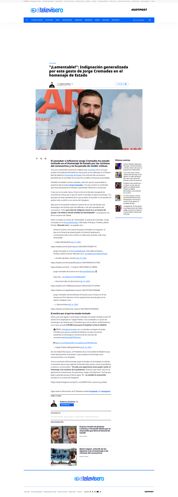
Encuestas (105, 20)
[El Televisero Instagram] (95, 492)
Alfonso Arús (113, 1)
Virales (97, 20)
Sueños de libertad (103, 1)
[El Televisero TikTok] (100, 492)
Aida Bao (88, 1)
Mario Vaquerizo (145, 1)
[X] (72, 84)
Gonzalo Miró (59, 1)
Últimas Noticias (37, 20)
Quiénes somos (72, 491)
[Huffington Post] (139, 10)
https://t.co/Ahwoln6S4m (65, 343)
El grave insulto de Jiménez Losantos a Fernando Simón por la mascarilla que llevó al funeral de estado (95, 429)
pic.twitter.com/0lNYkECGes (86, 343)
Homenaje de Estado (73, 175)
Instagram (105, 391)
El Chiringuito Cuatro (35, 1)
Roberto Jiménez (65, 84)
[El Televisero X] (92, 492)
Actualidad (49, 20)
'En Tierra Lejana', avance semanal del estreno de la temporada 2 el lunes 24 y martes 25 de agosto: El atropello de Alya (132, 199)
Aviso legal (27, 491)
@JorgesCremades (69, 329)
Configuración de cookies (49, 491)
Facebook (93, 391)
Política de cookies (62, 491)
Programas (88, 20)
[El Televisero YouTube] (98, 492)
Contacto (79, 491)
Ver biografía (65, 405)
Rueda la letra (136, 1)
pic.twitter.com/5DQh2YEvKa (96, 253)
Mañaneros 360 (80, 1)
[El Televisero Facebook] (90, 492)
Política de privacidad (36, 491)
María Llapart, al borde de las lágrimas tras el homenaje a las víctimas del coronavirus (93, 451)
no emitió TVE (93, 170)
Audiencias (78, 20)
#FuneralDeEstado (71, 222)
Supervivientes (67, 20)
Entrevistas (116, 20)
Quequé (94, 1)
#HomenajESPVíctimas (72, 337)
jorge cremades (68, 417)
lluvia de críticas (79, 417)
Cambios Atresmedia (48, 1)
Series (58, 20)
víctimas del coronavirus (92, 417)
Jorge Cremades (76, 185)
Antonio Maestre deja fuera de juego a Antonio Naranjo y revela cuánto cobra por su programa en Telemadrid (132, 167)
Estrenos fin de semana (124, 1)
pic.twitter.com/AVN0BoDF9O (73, 277)
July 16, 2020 (76, 242)
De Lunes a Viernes (69, 1)
